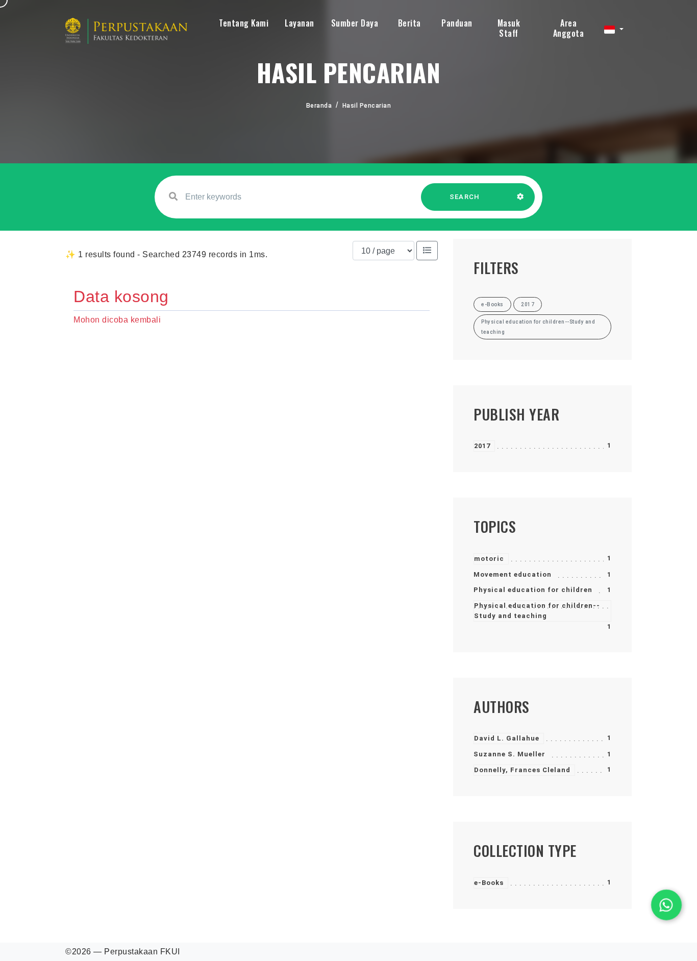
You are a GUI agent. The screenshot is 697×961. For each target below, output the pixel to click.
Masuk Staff (508, 28)
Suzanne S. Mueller (509, 754)
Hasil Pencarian (366, 105)
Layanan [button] (299, 23)
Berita (409, 23)
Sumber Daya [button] (355, 23)
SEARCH (465, 197)
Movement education (513, 574)
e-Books (489, 882)
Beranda (319, 105)
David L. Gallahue (506, 738)
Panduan (456, 23)
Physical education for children (533, 590)
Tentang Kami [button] (243, 23)
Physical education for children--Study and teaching (537, 611)
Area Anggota (568, 28)
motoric (489, 558)
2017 (482, 446)
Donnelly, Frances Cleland (522, 770)
